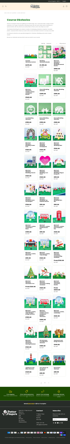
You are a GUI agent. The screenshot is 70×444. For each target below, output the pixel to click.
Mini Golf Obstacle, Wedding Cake (58, 144)
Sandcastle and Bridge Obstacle (58, 341)
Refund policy (44, 437)
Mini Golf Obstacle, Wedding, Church (30, 171)
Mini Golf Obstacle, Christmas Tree (29, 282)
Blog (20, 417)
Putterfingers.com (12, 437)
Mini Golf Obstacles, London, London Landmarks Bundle (30, 92)
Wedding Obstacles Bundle (45, 61)
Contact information (60, 437)
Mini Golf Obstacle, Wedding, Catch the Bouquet (30, 199)
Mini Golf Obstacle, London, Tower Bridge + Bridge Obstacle (30, 312)
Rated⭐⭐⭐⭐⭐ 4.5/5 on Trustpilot (35, 403)
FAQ (20, 415)
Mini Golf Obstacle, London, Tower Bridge (45, 254)
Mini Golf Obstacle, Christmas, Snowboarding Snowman (58, 255)
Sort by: (43, 43)
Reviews (21, 418)
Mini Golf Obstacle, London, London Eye (59, 312)
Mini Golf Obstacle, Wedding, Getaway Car (43, 144)
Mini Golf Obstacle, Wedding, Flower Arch (30, 144)
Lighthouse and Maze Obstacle (29, 368)
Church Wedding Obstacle (44, 90)
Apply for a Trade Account (25, 410)
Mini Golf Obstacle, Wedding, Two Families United (44, 199)
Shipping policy (52, 437)
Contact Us (21, 413)
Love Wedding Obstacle (29, 118)
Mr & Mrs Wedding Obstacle (59, 90)
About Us (21, 412)
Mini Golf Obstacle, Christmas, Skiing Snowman (45, 283)
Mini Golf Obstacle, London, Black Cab (30, 254)
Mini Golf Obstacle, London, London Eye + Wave (30, 227)
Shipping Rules (23, 422)
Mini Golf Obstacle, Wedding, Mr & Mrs (58, 199)
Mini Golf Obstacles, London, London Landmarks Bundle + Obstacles (44, 313)
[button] (2, 6)
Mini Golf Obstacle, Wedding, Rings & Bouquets (59, 172)
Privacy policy (29, 437)
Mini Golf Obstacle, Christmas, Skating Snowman (30, 342)
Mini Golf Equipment (11, 12)
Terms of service (36, 437)
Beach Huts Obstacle (57, 368)
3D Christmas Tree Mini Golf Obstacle (44, 341)
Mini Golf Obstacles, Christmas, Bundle (57, 283)
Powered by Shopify (20, 437)
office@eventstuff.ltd (41, 424)
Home (5, 12)
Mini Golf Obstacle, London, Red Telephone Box (59, 227)
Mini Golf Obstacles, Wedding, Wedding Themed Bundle (59, 63)
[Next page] (48, 382)
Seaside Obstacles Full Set (30, 61)
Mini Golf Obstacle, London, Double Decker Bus (45, 227)
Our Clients (22, 420)
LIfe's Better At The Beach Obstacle (44, 369)
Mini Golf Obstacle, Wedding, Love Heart (44, 172)
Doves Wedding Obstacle (44, 118)
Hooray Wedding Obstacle (58, 118)
